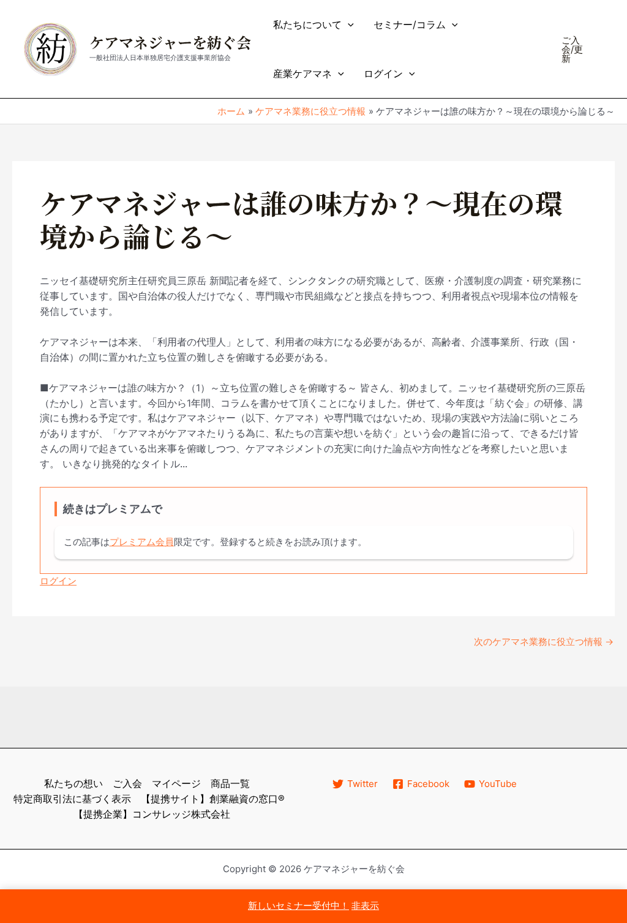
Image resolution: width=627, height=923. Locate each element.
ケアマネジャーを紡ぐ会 (170, 43)
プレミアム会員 (142, 542)
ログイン (383, 73)
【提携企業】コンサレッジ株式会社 (151, 814)
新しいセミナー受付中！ (298, 905)
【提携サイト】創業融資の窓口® (213, 799)
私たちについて (307, 24)
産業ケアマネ (302, 73)
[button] (348, 24)
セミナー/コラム (410, 24)
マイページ (176, 783)
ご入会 (127, 783)
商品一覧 (230, 783)
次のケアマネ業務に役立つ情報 (544, 641)
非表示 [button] (365, 905)
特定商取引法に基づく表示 (72, 799)
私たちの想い (73, 783)
